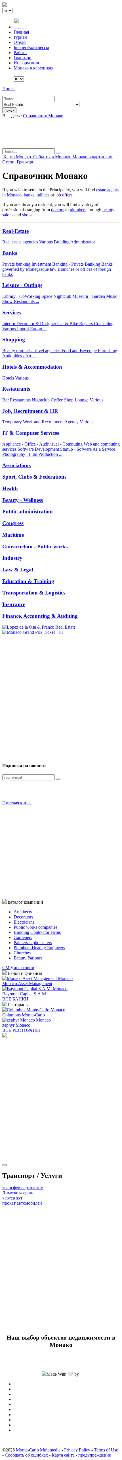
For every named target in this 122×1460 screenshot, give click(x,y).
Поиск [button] (8, 88)
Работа (20, 52)
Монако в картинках (33, 67)
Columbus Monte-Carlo (23, 1014)
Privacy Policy (77, 1449)
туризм (20, 37)
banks (29, 194)
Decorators (23, 916)
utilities (43, 194)
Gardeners (23, 937)
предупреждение (94, 1455)
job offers (63, 194)
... (37, 301)
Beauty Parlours (28, 957)
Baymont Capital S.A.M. (24, 993)
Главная (21, 32)
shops (27, 214)
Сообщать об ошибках (26, 1455)
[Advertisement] (61, 696)
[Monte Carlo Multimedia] (4, 1036)
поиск (9, 110)
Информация (26, 62)
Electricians (24, 922)
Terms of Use (106, 1449)
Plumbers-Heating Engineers (39, 947)
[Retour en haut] (4, 1165)
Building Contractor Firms (37, 932)
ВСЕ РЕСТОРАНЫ (21, 1030)
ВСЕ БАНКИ (15, 998)
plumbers (78, 209)
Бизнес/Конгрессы (31, 47)
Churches (22, 952)
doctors (57, 209)
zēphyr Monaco (16, 1025)
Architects (23, 911)
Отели (20, 42)
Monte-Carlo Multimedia (38, 1449)
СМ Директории (18, 967)
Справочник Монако (43, 115)
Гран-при (22, 57)
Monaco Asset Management (27, 983)
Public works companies (35, 927)
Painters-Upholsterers (33, 942)
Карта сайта (63, 1455)
